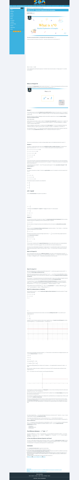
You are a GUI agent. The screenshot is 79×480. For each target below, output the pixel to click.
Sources (49, 475)
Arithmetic (12, 11)
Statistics (11, 25)
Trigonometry (12, 27)
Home (30, 475)
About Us (32, 475)
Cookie (39, 475)
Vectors (11, 29)
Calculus (11, 13)
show (33, 13)
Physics (11, 18)
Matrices (11, 16)
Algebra (44, 456)
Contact (36, 475)
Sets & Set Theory (13, 23)
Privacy (42, 475)
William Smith (29, 456)
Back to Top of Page (39, 474)
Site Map (45, 475)
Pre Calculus (12, 20)
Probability (12, 22)
